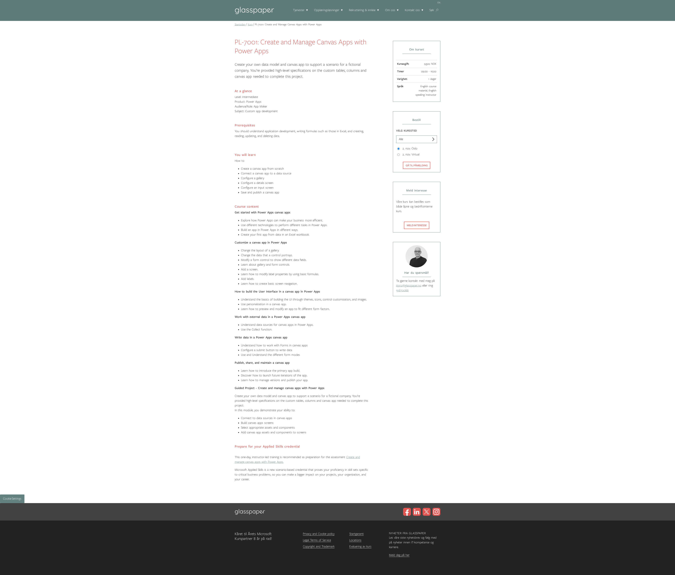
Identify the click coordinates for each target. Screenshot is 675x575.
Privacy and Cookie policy (319, 533)
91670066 (402, 290)
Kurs (250, 24)
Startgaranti (356, 533)
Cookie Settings (12, 498)
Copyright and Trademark (319, 546)
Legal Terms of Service (317, 540)
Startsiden (240, 24)
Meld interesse (417, 225)
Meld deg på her (399, 555)
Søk (431, 10)
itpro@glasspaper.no (408, 285)
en (439, 2)
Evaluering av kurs (360, 546)
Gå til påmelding (417, 165)
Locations (355, 540)
